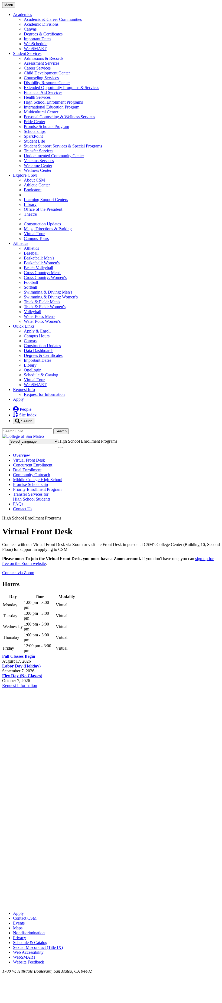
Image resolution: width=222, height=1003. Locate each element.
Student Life (34, 141)
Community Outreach (31, 474)
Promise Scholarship (30, 484)
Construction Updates (42, 224)
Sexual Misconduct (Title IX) (38, 947)
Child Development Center (47, 73)
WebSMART (35, 48)
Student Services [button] (27, 53)
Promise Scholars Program (46, 126)
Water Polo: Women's (42, 321)
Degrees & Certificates (43, 34)
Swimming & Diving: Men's (48, 292)
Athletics (31, 248)
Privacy (19, 937)
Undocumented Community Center (54, 155)
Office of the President (43, 209)
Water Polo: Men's (39, 316)
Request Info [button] (24, 389)
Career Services (37, 68)
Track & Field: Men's (42, 302)
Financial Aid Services (43, 92)
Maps (17, 928)
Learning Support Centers (46, 199)
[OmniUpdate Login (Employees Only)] (111, 904)
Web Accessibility (28, 952)
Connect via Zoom (18, 572)
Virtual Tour (34, 233)
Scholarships (34, 131)
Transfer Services (38, 151)
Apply (18, 399)
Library (30, 204)
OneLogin (32, 370)
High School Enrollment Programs (53, 102)
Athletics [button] (20, 243)
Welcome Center (38, 165)
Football (31, 282)
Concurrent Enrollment (32, 465)
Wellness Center (37, 170)
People (25, 409)
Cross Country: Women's (45, 277)
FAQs (18, 504)
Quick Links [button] (23, 326)
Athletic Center (37, 185)
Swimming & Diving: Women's (51, 297)
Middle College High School (37, 479)
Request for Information (44, 394)
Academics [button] (22, 14)
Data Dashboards (38, 350)
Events (19, 923)
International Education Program (51, 107)
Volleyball (32, 311)
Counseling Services (41, 77)
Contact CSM (25, 918)
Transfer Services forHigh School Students (31, 496)
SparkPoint (33, 136)
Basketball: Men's (39, 258)
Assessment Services (41, 63)
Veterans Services (39, 160)
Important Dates (37, 39)
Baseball (31, 253)
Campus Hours (37, 336)
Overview (21, 455)
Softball (30, 287)
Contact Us (22, 509)
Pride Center (34, 121)
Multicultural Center (41, 112)
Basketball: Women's (42, 263)
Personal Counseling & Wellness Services (59, 116)
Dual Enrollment (27, 470)
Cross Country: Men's (42, 272)
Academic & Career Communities (53, 19)
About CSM (34, 180)
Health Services (37, 97)
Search (26, 421)
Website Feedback (28, 962)
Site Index (27, 415)
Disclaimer (206, 440)
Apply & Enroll (37, 331)
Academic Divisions (41, 24)
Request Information (19, 685)
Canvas (30, 29)
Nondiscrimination (29, 932)
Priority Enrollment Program (37, 489)
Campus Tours (36, 238)
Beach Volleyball (38, 267)
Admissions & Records (43, 58)
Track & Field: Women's (45, 306)
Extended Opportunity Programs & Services (61, 87)
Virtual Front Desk (29, 460)
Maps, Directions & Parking (48, 228)
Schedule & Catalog (41, 375)
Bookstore (32, 190)
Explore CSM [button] (25, 175)
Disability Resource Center (47, 82)
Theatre (30, 214)
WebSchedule (35, 43)
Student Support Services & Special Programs (63, 146)
